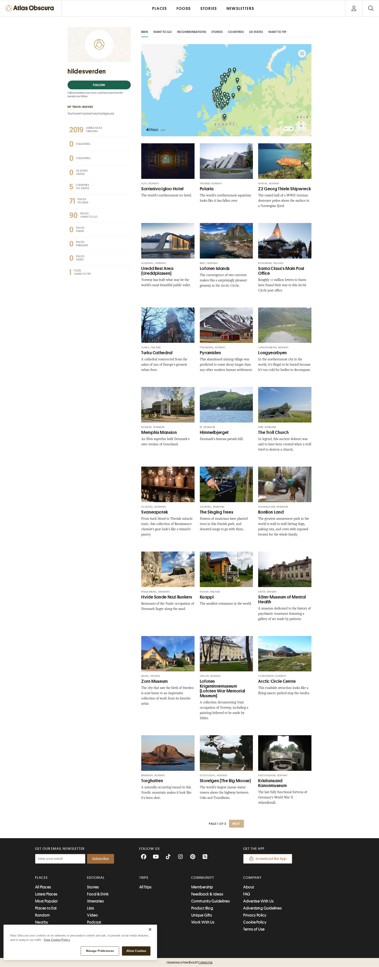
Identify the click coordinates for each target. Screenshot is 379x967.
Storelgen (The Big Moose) (225, 780)
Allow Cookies (136, 951)
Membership (202, 887)
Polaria (207, 189)
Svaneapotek (154, 512)
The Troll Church (273, 432)
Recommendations (191, 31)
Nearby (41, 922)
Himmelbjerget (214, 432)
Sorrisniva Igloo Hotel (162, 189)
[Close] (150, 929)
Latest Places (46, 894)
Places (41, 877)
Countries (236, 31)
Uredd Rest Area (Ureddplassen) (157, 271)
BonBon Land (271, 512)
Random (42, 915)
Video (92, 915)
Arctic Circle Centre (277, 681)
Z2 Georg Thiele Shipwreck (284, 189)
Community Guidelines (210, 901)
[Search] (371, 8)
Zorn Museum (154, 681)
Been (144, 31)
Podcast (94, 922)
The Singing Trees (216, 512)
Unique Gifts (201, 915)
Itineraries (95, 901)
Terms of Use (254, 929)
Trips (144, 877)
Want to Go (162, 31)
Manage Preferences (100, 951)
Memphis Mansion (159, 432)
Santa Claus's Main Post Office (281, 271)
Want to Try (277, 31)
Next (236, 823)
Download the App (271, 859)
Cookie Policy (254, 922)
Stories (217, 31)
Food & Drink (98, 894)
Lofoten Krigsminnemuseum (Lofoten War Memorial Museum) (222, 688)
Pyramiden (210, 352)
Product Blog (202, 908)
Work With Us (202, 922)
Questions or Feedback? (189, 962)
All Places (43, 887)
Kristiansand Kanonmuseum (272, 783)
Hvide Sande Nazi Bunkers (166, 597)
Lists (90, 908)
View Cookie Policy (57, 940)
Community (202, 877)
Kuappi (207, 597)
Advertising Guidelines (262, 908)
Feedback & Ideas (207, 894)
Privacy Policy (254, 915)
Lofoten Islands (215, 268)
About (248, 887)
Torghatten (152, 780)
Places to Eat (46, 908)
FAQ (246, 894)
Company (252, 877)
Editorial (96, 877)
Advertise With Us (258, 901)
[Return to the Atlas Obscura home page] (30, 8)
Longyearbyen (272, 352)
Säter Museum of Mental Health (282, 599)
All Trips (145, 887)
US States (256, 31)
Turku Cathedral (156, 352)
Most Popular (46, 901)
